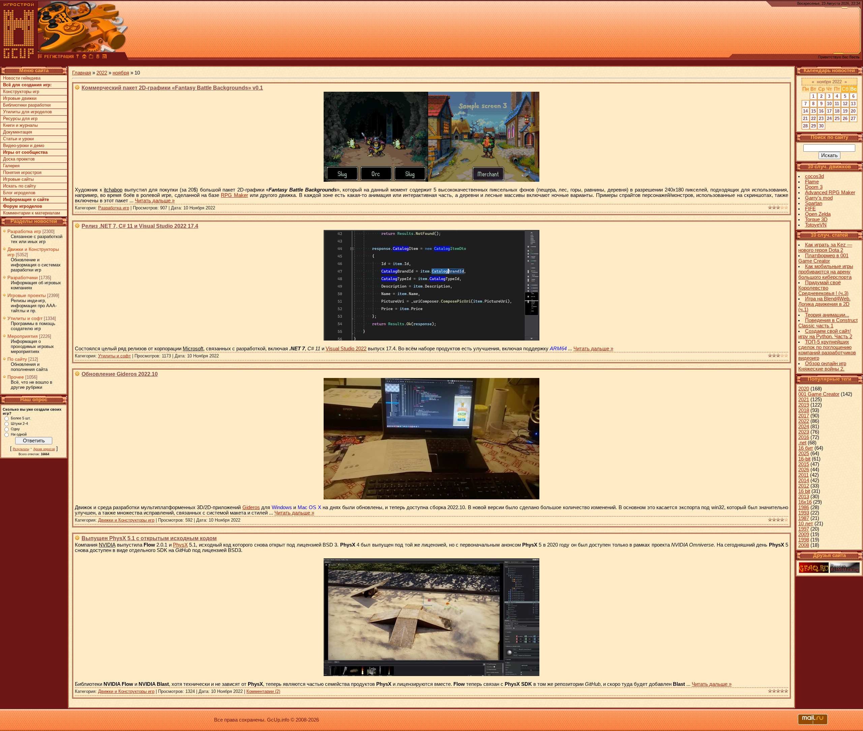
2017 (803, 415)
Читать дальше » (155, 200)
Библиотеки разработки (27, 105)
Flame (812, 181)
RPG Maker (234, 195)
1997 (803, 529)
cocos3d (814, 176)
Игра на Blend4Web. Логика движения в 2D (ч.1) (824, 304)
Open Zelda (818, 214)
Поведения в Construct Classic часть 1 (828, 323)
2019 (803, 405)
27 (853, 118)
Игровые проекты (26, 295)
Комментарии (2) (263, 691)
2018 (803, 410)
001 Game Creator (818, 394)
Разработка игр (24, 231)
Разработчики (22, 277)
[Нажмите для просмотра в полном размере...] (431, 180)
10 (829, 103)
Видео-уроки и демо (23, 145)
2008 (803, 545)
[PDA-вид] (97, 57)
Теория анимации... (827, 315)
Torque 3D (816, 219)
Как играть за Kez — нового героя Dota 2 (825, 247)
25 (837, 118)
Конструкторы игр (21, 91)
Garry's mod (819, 198)
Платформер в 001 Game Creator (823, 258)
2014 (803, 480)
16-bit (804, 459)
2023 (803, 432)
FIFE (810, 208)
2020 (803, 388)
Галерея (11, 165)
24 (829, 118)
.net (802, 442)
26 (845, 118)
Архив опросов (44, 449)
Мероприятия (22, 336)
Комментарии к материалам (31, 212)
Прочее (15, 377)
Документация (17, 132)
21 (805, 118)
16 (821, 111)
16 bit (804, 491)
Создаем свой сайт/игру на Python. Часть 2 (825, 333)
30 (821, 125)
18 (837, 111)
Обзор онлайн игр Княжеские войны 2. (822, 366)
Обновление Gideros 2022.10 (120, 374)
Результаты (21, 449)
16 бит (805, 448)
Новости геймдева (21, 78)
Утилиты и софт (24, 318)
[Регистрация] (58, 57)
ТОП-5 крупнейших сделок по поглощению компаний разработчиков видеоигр (827, 350)
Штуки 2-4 (19, 423)
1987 (803, 518)
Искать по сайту (19, 185)
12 (845, 103)
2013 (803, 496)
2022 (101, 73)
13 (853, 103)
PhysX (180, 545)
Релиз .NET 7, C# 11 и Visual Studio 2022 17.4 (140, 226)
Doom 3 (814, 187)
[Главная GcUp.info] (19, 57)
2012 (803, 486)
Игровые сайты (18, 179)
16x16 (805, 502)
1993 (803, 513)
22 (813, 118)
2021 (803, 399)
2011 (803, 475)
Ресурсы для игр (20, 118)
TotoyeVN (816, 225)
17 (829, 111)
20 (853, 111)
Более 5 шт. (21, 418)
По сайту (17, 359)
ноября (121, 73)
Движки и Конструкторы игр (126, 520)
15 (813, 111)
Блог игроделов (19, 192)
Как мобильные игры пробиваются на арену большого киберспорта (825, 272)
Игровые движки (19, 98)
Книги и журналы (20, 125)
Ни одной (19, 434)
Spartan (813, 203)
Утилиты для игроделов (27, 111)
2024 (803, 426)
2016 (803, 437)
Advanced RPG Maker (830, 192)
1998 (803, 540)
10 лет (805, 523)
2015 (803, 464)
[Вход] (77, 57)
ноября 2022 (829, 81)
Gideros (251, 507)
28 (805, 125)
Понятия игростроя (22, 172)
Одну (15, 429)
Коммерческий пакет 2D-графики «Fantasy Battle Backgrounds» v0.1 (172, 88)
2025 (803, 453)
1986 (803, 507)
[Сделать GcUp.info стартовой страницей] (84, 57)
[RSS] (104, 57)
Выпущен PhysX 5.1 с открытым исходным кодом (149, 538)
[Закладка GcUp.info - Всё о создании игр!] (91, 57)
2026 (803, 469)
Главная (81, 73)
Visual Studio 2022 (346, 348)
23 (821, 118)
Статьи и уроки (18, 138)
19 (845, 111)
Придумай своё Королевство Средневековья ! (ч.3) (823, 288)
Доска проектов (19, 159)
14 (805, 111)
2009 (803, 534)
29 (813, 125)
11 (837, 103)
